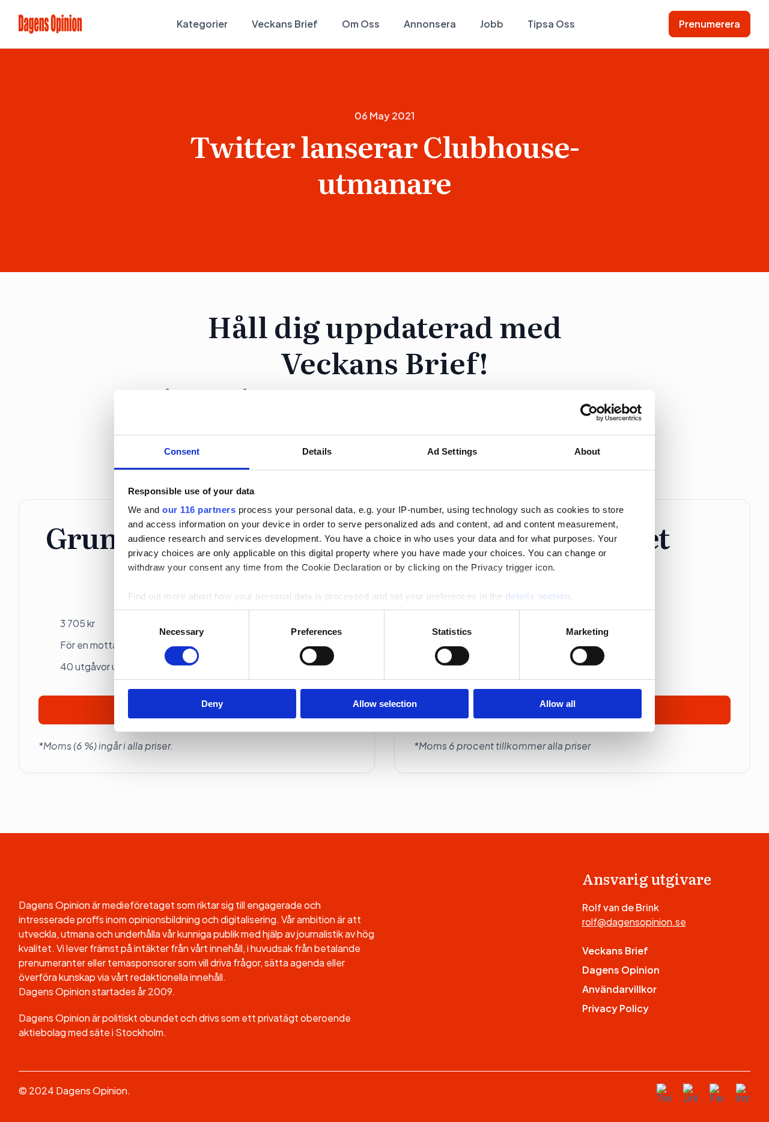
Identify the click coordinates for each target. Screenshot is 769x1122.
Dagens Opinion (621, 969)
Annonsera (430, 23)
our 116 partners (199, 510)
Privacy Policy (615, 1008)
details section (538, 596)
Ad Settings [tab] (452, 451)
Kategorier (202, 23)
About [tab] (587, 451)
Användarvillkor (619, 989)
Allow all (558, 704)
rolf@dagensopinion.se (634, 921)
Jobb (491, 23)
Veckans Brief (285, 23)
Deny (212, 704)
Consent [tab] (182, 451)
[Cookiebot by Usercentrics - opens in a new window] (589, 412)
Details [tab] (317, 451)
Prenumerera (709, 23)
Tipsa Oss (551, 23)
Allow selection (385, 704)
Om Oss (361, 23)
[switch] (317, 656)
